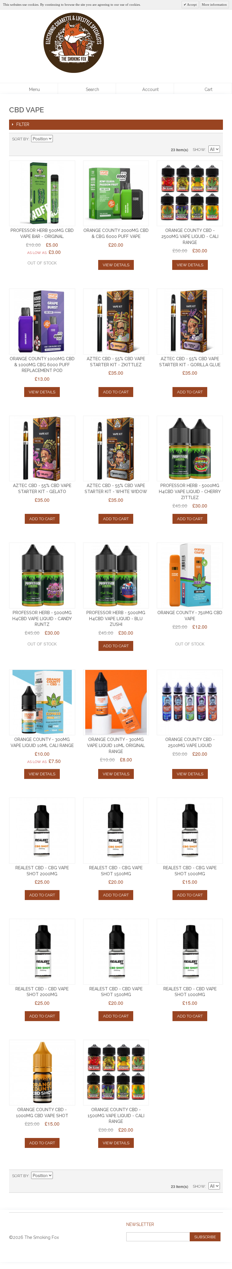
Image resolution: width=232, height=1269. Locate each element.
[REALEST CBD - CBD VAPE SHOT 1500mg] (116, 952)
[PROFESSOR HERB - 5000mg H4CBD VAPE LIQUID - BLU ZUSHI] (116, 575)
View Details (116, 265)
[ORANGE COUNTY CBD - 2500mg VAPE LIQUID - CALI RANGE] (190, 194)
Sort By (20, 139)
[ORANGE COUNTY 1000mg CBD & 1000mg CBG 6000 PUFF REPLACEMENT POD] (42, 322)
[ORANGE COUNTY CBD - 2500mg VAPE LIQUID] (190, 703)
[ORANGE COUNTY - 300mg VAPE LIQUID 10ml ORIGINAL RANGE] (116, 703)
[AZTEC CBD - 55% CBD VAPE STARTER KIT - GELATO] (42, 449)
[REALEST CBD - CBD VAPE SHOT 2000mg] (42, 952)
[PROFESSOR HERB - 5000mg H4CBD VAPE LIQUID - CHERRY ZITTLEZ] (190, 449)
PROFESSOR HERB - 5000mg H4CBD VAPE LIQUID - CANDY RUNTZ (42, 618)
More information (214, 4)
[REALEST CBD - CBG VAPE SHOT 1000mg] (190, 831)
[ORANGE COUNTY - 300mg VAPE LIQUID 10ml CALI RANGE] (42, 703)
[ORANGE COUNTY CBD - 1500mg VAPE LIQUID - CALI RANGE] (116, 1073)
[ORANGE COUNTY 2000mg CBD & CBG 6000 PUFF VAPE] (116, 194)
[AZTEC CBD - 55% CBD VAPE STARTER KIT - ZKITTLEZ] (116, 322)
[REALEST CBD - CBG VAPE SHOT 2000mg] (42, 831)
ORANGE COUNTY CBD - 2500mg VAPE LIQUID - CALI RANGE (189, 236)
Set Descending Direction (58, 139)
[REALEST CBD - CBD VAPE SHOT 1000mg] (190, 952)
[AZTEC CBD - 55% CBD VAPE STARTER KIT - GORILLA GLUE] (190, 322)
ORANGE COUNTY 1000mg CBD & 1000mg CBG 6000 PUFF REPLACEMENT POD (42, 364)
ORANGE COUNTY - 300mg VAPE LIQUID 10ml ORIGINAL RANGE (116, 745)
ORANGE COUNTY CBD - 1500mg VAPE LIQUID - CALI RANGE (116, 1115)
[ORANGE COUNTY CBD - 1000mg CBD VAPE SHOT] (42, 1073)
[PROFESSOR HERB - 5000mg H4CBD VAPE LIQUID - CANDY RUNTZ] (42, 575)
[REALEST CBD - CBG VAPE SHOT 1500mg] (116, 831)
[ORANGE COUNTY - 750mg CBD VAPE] (190, 575)
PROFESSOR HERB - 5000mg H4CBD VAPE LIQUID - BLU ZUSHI (115, 618)
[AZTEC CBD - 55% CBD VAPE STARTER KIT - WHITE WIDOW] (116, 449)
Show (199, 149)
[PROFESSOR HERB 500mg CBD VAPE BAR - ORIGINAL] (42, 194)
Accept (191, 4)
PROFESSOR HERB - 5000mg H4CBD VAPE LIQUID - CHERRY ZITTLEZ (190, 491)
